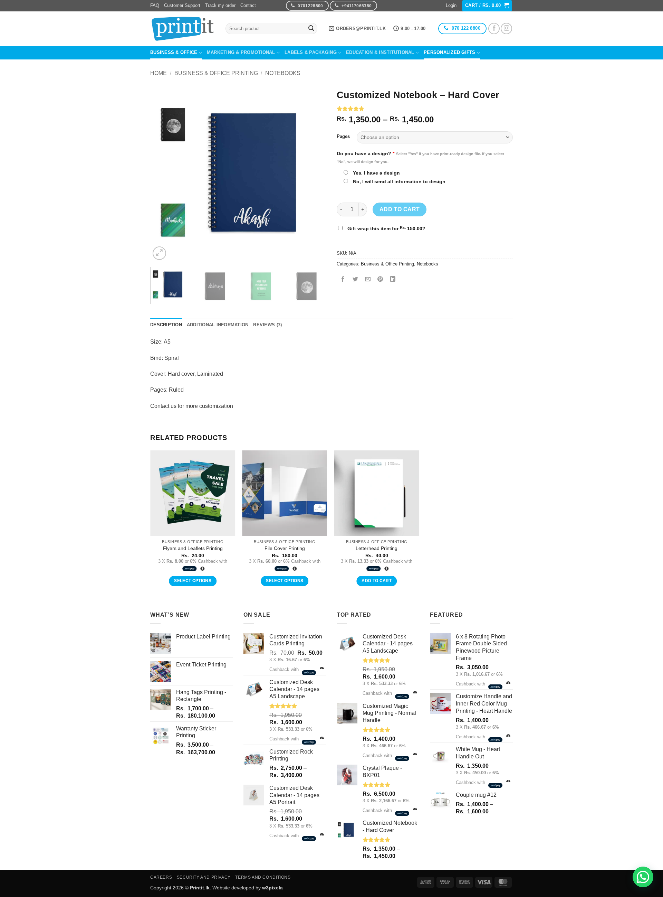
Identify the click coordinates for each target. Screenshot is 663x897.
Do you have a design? (420, 157)
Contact (248, 5)
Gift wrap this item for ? (385, 228)
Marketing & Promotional (241, 52)
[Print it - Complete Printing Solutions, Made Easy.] (182, 28)
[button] (451, 5)
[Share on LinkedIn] (392, 279)
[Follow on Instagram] (506, 28)
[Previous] (162, 173)
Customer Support (182, 5)
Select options (192, 581)
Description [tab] (166, 324)
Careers (161, 877)
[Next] (314, 173)
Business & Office (173, 52)
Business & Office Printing (216, 73)
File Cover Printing (285, 548)
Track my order (220, 5)
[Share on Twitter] (355, 279)
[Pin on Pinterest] (380, 279)
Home (158, 73)
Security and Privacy (204, 877)
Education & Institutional (380, 52)
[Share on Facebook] (343, 279)
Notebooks (282, 73)
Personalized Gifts (449, 52)
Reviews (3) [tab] (267, 324)
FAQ (154, 5)
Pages (343, 136)
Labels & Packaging (311, 52)
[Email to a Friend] (368, 279)
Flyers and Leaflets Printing (193, 548)
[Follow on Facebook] (494, 28)
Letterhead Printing (376, 548)
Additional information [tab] (218, 324)
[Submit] (311, 29)
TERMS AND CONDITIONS (262, 877)
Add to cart (399, 209)
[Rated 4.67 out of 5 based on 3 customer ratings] (425, 108)
